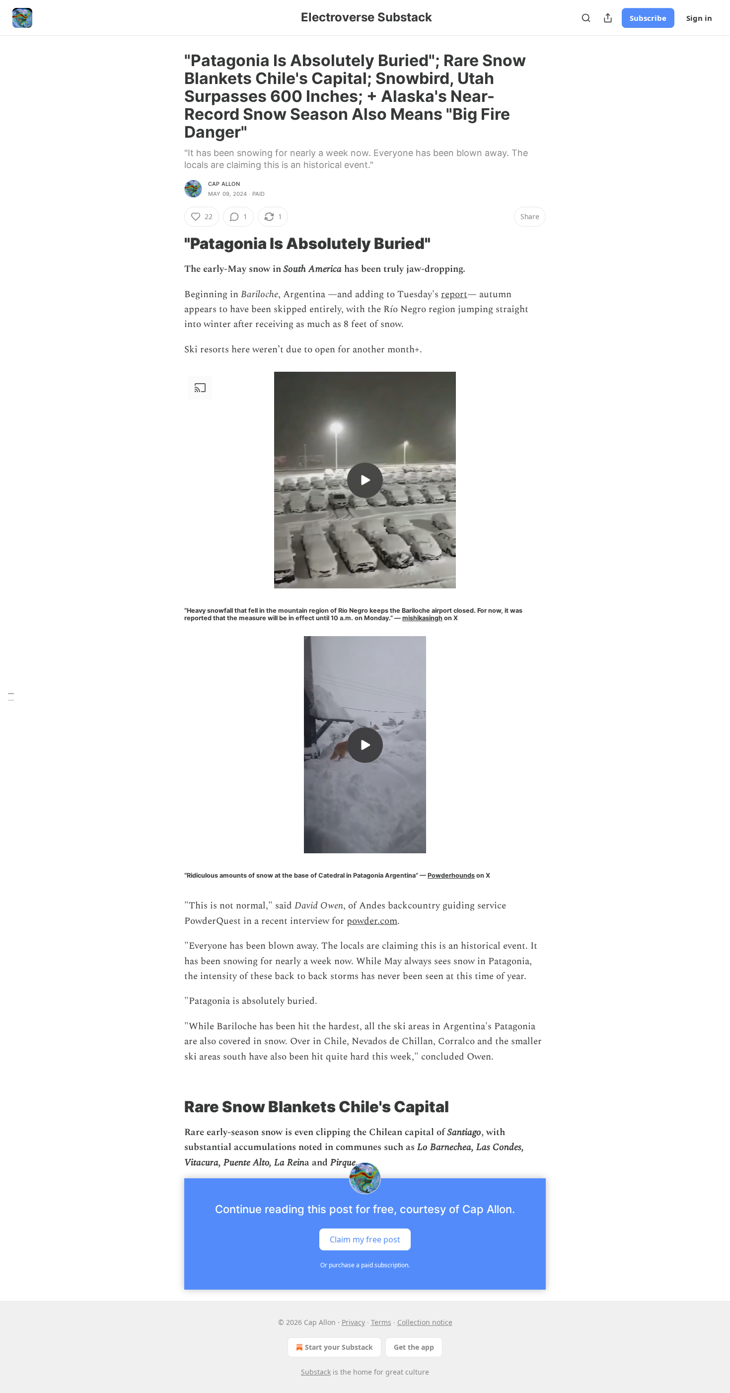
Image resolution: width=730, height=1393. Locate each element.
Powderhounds (451, 875)
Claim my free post (365, 1239)
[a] (365, 480)
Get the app (414, 1347)
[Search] (586, 18)
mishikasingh (422, 618)
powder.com (372, 921)
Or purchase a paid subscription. (365, 1265)
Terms (381, 1322)
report (454, 294)
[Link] (170, 243)
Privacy (353, 1322)
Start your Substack (339, 1347)
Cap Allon (224, 183)
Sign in (699, 18)
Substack (316, 1372)
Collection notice (424, 1322)
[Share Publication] (608, 18)
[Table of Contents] (11, 696)
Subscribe (648, 18)
